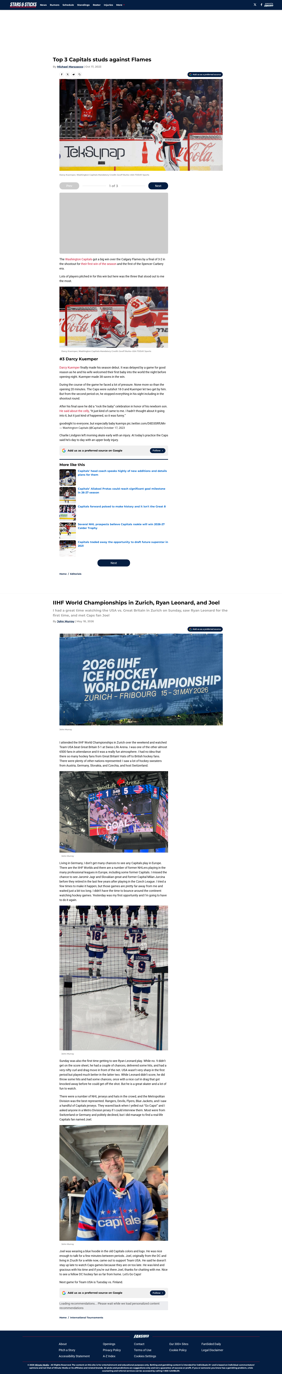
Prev (69, 186)
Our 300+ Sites (178, 1344)
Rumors (54, 4)
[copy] (79, 74)
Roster (97, 4)
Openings (109, 1344)
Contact (139, 1344)
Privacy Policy (112, 1350)
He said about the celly (74, 411)
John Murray (65, 621)
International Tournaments (86, 1317)
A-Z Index (109, 1356)
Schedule (68, 4)
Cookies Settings (145, 1356)
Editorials (75, 573)
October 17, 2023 (114, 428)
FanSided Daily (211, 1344)
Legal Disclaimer (212, 1350)
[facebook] (261, 4)
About (63, 1344)
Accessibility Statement (74, 1356)
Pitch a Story (67, 1350)
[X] (255, 4)
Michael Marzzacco (70, 66)
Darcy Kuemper (69, 367)
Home (63, 573)
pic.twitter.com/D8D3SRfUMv (146, 423)
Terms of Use (142, 1350)
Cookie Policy (178, 1350)
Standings (83, 4)
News (43, 4)
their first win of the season (98, 264)
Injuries (108, 4)
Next (158, 186)
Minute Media (42, 1365)
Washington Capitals (78, 259)
